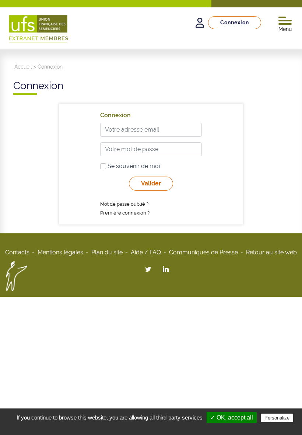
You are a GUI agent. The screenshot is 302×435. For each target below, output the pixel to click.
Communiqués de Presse (203, 252)
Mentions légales (60, 252)
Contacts (17, 252)
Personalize (276, 418)
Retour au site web (271, 252)
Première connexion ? (125, 213)
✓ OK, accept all (231, 417)
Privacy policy (155, 427)
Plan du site (107, 252)
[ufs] (38, 26)
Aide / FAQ (146, 252)
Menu (285, 29)
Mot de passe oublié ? (124, 204)
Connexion (234, 22)
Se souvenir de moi (133, 166)
